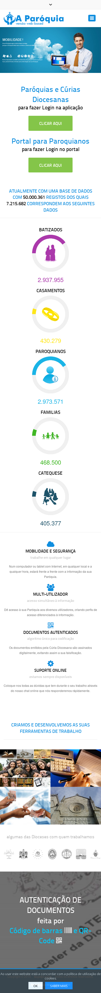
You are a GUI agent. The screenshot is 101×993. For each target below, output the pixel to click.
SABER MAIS (59, 986)
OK (35, 986)
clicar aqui (50, 123)
